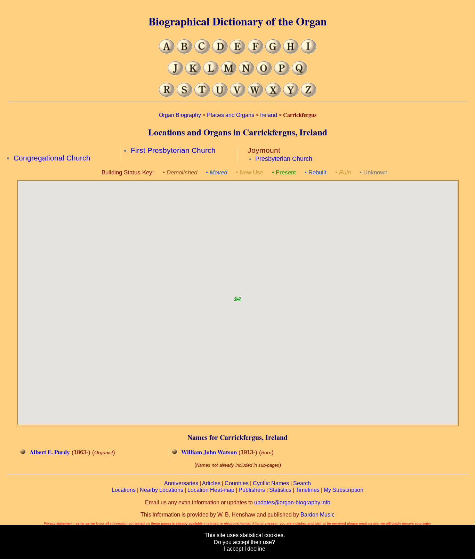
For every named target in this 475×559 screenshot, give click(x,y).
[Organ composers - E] (238, 52)
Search (302, 483)
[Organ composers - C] (202, 52)
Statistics (280, 490)
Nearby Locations (161, 490)
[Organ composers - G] (273, 52)
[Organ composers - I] (308, 52)
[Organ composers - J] (175, 74)
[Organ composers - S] (184, 95)
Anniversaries (181, 483)
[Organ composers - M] (228, 74)
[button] (237, 296)
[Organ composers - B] (184, 52)
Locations (124, 490)
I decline (254, 549)
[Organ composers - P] (282, 74)
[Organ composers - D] (220, 52)
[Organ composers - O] (264, 74)
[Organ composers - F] (255, 52)
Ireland (268, 115)
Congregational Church (52, 158)
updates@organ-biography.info (292, 502)
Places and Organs (230, 115)
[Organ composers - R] (167, 95)
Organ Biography (180, 115)
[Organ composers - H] (291, 52)
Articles (211, 483)
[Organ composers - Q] (299, 74)
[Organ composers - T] (202, 95)
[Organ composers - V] (238, 95)
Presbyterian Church (283, 158)
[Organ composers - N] (246, 74)
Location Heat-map (210, 490)
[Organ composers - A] (167, 52)
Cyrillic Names (271, 483)
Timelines (308, 490)
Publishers (252, 490)
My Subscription (343, 490)
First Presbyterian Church (173, 150)
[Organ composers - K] (193, 74)
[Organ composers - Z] (308, 95)
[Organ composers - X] (273, 95)
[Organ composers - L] (211, 74)
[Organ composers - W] (255, 95)
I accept (233, 549)
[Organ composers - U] (220, 95)
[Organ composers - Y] (291, 95)
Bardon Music (317, 515)
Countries (237, 483)
